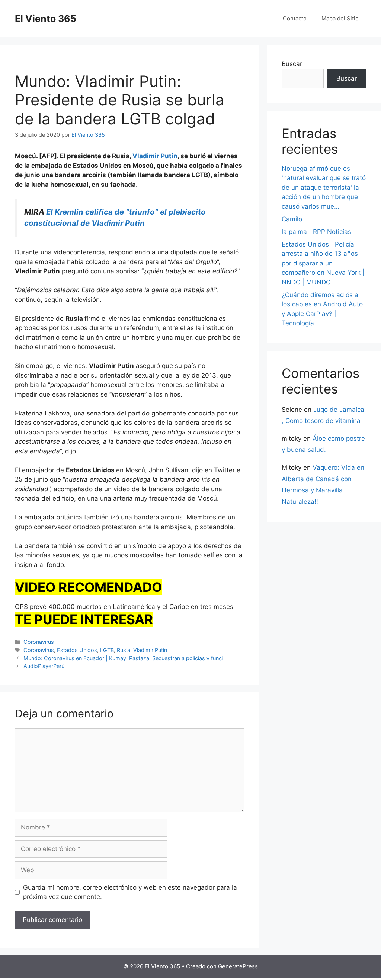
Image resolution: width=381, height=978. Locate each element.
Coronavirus (38, 642)
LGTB (107, 650)
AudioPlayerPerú (43, 666)
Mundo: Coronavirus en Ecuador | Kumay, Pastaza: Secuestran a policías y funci (123, 658)
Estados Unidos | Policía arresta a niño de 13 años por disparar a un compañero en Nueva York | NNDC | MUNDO (323, 263)
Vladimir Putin (150, 650)
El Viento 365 (45, 18)
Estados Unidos (77, 650)
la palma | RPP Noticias (316, 231)
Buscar (292, 64)
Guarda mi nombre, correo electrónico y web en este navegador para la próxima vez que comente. (130, 892)
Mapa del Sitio (340, 18)
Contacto (295, 18)
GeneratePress (238, 966)
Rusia (123, 650)
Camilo (292, 219)
